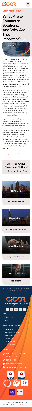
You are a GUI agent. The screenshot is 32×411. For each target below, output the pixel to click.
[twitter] (11, 309)
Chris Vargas (7, 154)
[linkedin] (16, 309)
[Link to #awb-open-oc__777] (27, 4)
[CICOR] (9, 3)
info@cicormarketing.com (14, 364)
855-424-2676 (11, 360)
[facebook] (7, 309)
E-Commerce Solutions (23, 154)
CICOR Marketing (21, 291)
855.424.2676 (16, 281)
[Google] (20, 309)
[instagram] (24, 309)
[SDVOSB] (7, 380)
